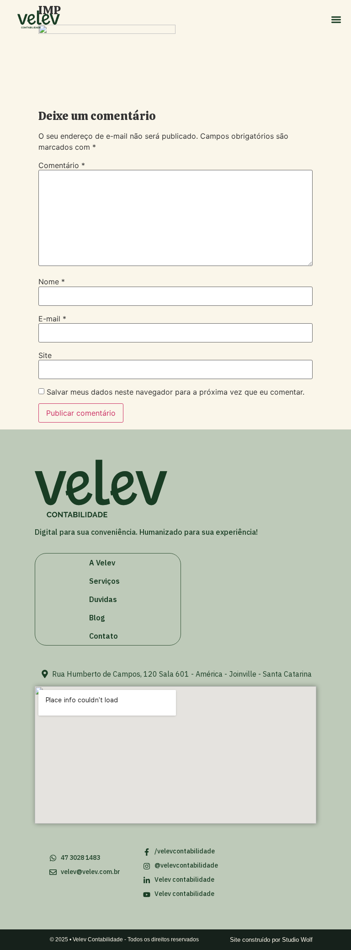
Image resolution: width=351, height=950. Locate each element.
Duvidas (103, 599)
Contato (103, 636)
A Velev (102, 562)
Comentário (61, 165)
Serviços (104, 581)
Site (45, 355)
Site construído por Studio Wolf (271, 939)
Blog (97, 617)
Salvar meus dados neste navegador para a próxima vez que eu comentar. (175, 392)
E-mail (52, 318)
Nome (51, 281)
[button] (336, 19)
